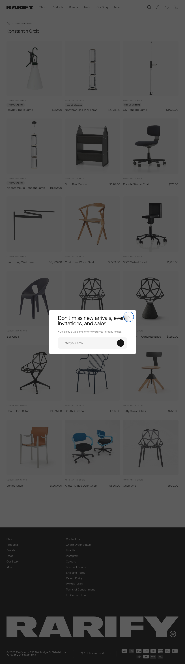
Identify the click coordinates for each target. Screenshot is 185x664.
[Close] (128, 316)
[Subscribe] (120, 343)
